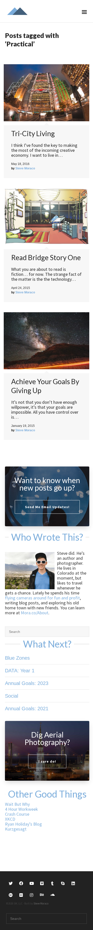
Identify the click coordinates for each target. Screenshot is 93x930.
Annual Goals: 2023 (26, 683)
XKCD (10, 819)
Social (11, 696)
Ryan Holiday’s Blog (23, 824)
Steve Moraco (40, 903)
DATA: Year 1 (19, 670)
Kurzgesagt (16, 829)
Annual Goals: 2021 (26, 708)
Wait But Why (17, 804)
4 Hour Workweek (21, 809)
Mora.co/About (34, 613)
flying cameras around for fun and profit (42, 598)
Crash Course (17, 814)
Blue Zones (17, 658)
